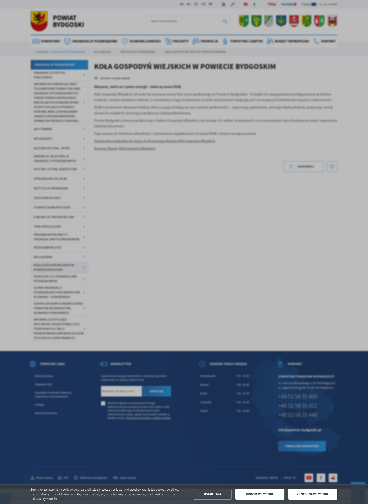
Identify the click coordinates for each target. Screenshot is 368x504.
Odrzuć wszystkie (260, 494)
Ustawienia (212, 494)
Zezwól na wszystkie (313, 494)
